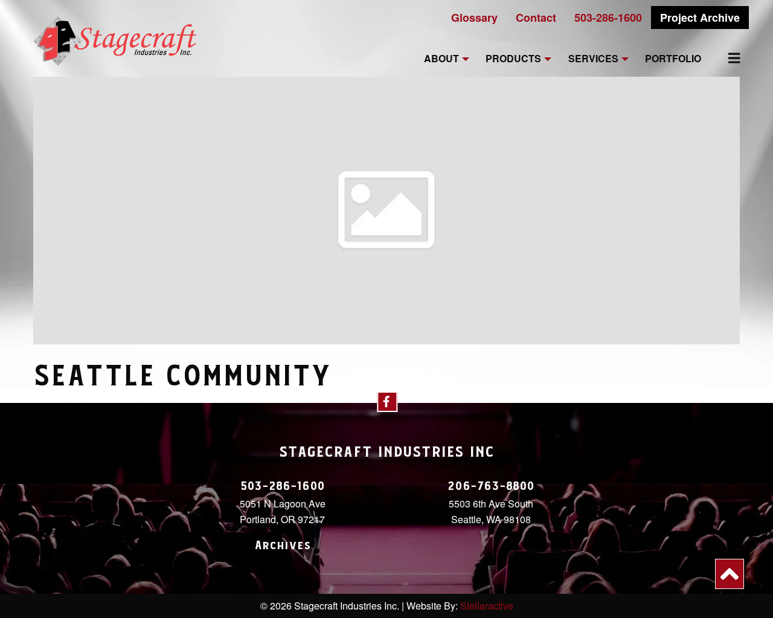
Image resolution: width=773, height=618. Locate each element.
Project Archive (700, 17)
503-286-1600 (608, 17)
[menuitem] (727, 58)
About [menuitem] (441, 59)
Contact (536, 17)
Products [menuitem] (513, 59)
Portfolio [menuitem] (673, 59)
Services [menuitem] (593, 59)
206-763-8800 (490, 486)
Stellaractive (486, 606)
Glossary (474, 17)
